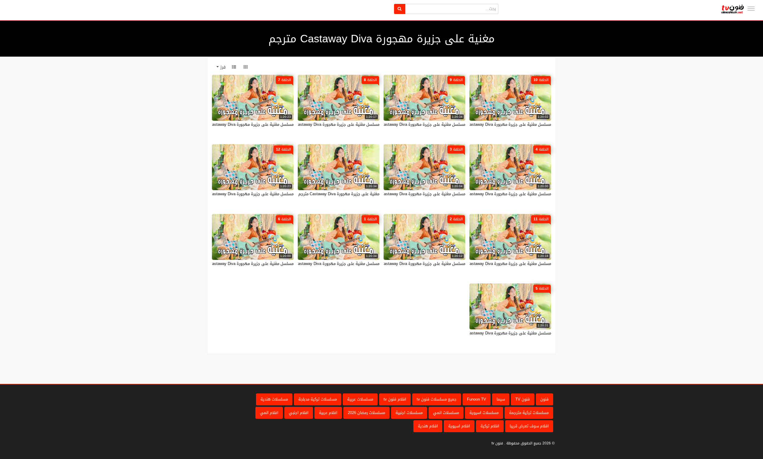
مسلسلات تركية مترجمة (529, 412)
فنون (544, 399)
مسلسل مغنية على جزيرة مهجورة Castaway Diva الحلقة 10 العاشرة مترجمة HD (483, 124)
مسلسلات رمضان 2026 (366, 412)
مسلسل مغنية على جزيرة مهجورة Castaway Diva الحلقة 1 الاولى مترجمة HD (313, 263)
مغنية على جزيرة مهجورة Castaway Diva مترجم (338, 194)
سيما (501, 399)
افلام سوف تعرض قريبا (529, 426)
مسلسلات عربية (360, 399)
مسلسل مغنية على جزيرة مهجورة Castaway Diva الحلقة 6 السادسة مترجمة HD (226, 263)
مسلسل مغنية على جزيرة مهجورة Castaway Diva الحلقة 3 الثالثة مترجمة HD (400, 194)
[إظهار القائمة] (751, 9)
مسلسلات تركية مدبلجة (317, 399)
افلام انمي (269, 412)
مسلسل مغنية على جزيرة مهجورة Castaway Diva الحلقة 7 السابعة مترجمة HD (227, 124)
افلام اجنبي (298, 412)
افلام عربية (328, 412)
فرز (222, 67)
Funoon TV (476, 399)
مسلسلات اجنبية (409, 412)
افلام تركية (489, 426)
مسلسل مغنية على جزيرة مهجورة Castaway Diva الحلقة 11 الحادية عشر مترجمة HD (480, 263)
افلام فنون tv (395, 399)
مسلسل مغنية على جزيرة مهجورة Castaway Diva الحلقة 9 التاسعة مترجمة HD (398, 124)
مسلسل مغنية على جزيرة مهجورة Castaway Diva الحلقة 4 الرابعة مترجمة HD (485, 194)
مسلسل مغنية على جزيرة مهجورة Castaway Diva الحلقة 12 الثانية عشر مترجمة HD (223, 194)
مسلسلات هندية (274, 399)
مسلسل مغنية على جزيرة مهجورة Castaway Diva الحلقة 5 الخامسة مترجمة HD (484, 333)
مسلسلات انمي (446, 412)
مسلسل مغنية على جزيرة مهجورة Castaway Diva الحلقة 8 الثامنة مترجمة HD (314, 124)
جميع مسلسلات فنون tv (437, 399)
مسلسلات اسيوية (484, 412)
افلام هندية (428, 426)
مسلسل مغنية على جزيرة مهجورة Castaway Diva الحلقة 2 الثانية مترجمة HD (400, 263)
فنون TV (522, 399)
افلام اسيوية (459, 426)
